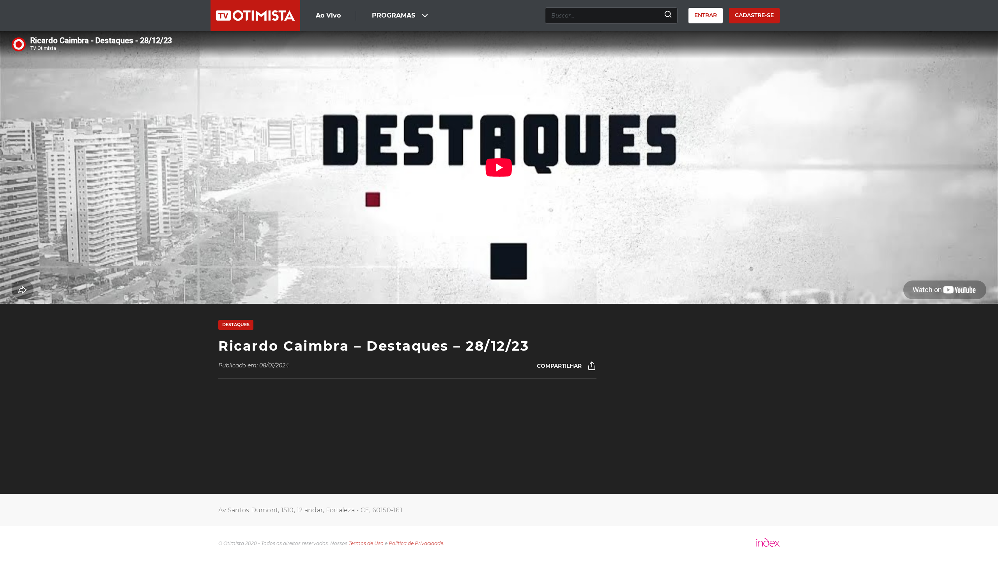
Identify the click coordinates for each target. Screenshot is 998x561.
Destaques (236, 324)
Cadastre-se (754, 15)
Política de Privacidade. (416, 543)
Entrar (705, 15)
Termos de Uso (366, 543)
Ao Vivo (328, 15)
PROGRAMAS (393, 15)
